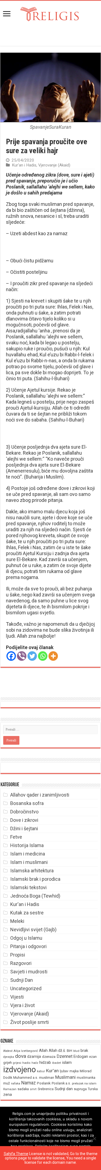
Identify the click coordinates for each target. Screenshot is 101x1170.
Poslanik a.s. (61, 1083)
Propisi (17, 955)
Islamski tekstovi (28, 887)
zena (7, 1094)
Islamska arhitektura (32, 870)
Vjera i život (22, 1005)
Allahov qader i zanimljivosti (39, 795)
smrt (33, 1089)
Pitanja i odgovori (28, 946)
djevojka (8, 1057)
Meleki (17, 921)
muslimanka (86, 1078)
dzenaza (48, 1057)
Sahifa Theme (16, 1154)
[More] (53, 656)
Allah (43, 1050)
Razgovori (21, 963)
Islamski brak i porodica (35, 879)
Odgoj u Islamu (26, 938)
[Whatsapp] (42, 656)
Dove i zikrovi (24, 820)
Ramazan (9, 1089)
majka (74, 1071)
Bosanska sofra (27, 803)
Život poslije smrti (29, 1022)
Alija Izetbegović (25, 1051)
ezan (93, 1057)
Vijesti (17, 997)
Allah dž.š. (57, 1050)
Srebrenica (46, 1089)
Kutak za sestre (27, 913)
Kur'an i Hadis (24, 165)
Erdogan (81, 1056)
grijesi (17, 1063)
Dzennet (64, 1056)
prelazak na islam (84, 1083)
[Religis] (51, 13)
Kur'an (52, 1070)
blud (76, 1051)
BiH (69, 1051)
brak (84, 1050)
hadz (35, 1063)
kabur (41, 1071)
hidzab (45, 1062)
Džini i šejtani (24, 828)
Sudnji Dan (21, 980)
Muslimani (65, 1077)
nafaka (15, 1083)
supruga (80, 1089)
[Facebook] (11, 656)
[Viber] (21, 656)
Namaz (28, 1083)
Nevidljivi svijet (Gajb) (33, 929)
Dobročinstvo (24, 811)
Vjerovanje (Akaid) (54, 165)
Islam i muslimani (29, 862)
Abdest (7, 1051)
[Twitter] (32, 656)
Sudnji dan (64, 1088)
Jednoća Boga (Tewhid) (35, 896)
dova (20, 1056)
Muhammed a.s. (25, 1077)
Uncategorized (25, 988)
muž (6, 1083)
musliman (46, 1077)
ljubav (64, 1071)
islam (67, 1062)
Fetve (16, 837)
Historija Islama (27, 845)
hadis (26, 1063)
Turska (93, 1089)
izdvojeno (19, 1069)
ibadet (56, 1063)
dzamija (34, 1056)
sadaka (23, 1089)
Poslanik (44, 1083)
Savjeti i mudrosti (28, 971)
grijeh (7, 1063)
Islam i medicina (27, 854)
